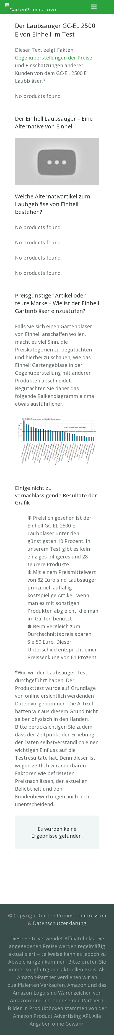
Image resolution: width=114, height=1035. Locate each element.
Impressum (92, 915)
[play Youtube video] (57, 161)
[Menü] (94, 7)
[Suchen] (106, 7)
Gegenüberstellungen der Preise (53, 57)
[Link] (30, 7)
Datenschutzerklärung (59, 923)
